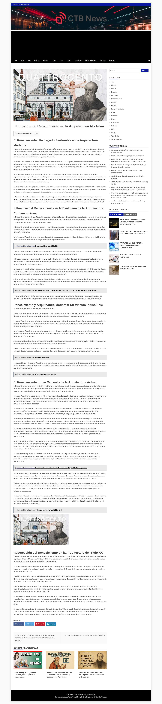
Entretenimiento (116, 99)
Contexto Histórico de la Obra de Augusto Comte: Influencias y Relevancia (91, 675)
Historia (45, 60)
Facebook (19, 624)
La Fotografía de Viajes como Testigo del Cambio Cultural (84, 635)
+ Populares (116, 214)
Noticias (103, 60)
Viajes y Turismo (90, 60)
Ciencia (113, 85)
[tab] (116, 214)
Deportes (114, 92)
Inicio (22, 60)
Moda (113, 119)
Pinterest (40, 624)
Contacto (112, 60)
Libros (54, 60)
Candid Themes (101, 697)
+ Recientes (130, 214)
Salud (68, 60)
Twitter (30, 624)
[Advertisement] (81, 44)
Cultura (36, 60)
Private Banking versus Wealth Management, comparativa (131, 245)
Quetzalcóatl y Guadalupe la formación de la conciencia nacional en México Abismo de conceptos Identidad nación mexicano (34, 638)
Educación (114, 95)
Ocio (61, 60)
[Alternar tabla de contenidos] (36, 133)
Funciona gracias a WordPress (65, 697)
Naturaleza (115, 122)
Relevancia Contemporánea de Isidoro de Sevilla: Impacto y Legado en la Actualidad (59, 675)
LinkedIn (52, 624)
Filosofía (114, 102)
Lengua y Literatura (117, 109)
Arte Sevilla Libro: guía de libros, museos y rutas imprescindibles (133, 222)
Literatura (114, 116)
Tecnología (78, 60)
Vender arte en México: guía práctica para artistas (127, 156)
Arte (29, 60)
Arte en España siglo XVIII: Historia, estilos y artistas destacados (25, 675)
